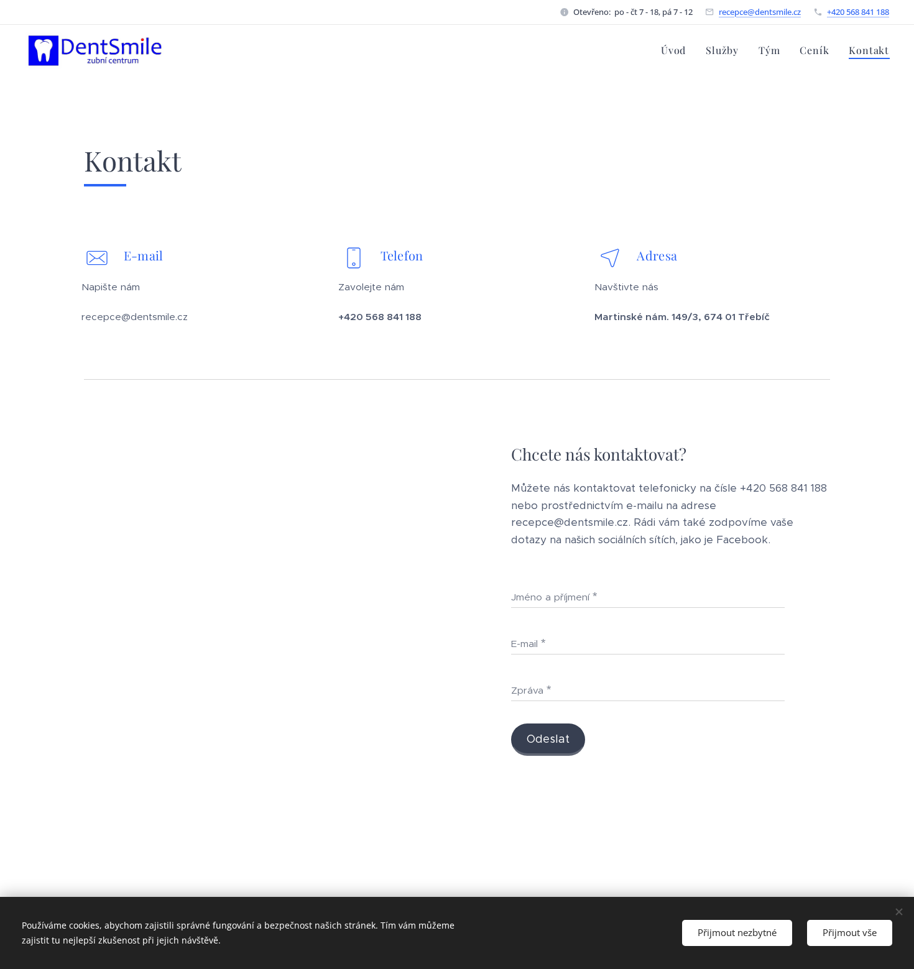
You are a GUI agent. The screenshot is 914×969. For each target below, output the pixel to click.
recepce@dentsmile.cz (760, 11)
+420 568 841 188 (858, 11)
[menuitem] (677, 50)
